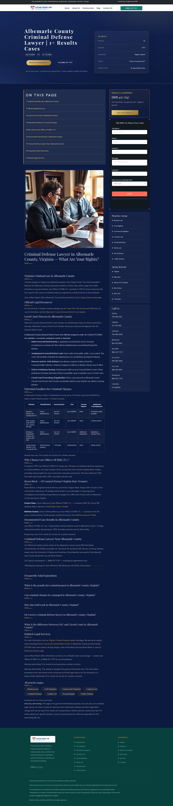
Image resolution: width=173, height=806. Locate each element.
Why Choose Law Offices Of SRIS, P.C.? (42, 130)
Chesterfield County (62, 644)
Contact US (107, 8)
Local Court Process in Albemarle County (43, 115)
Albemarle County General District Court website (65, 312)
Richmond (115, 340)
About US (76, 8)
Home (67, 8)
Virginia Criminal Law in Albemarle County (43, 101)
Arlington (115, 331)
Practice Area (88, 8)
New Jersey (116, 357)
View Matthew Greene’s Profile (83, 515)
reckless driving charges (50, 647)
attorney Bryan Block (83, 647)
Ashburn (115, 322)
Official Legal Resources (36, 108)
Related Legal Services (36, 158)
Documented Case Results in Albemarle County (45, 137)
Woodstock (116, 375)
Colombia (115, 384)
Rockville (115, 349)
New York (115, 366)
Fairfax (114, 313)
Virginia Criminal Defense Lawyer (62, 640)
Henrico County (43, 644)
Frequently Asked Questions (38, 151)
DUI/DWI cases (30, 647)
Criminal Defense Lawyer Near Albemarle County (46, 144)
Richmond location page (34, 651)
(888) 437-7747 (120, 97)
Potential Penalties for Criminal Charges (42, 123)
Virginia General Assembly (91, 297)
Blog (98, 8)
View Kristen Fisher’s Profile (57, 506)
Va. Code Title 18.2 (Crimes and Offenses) (81, 308)
